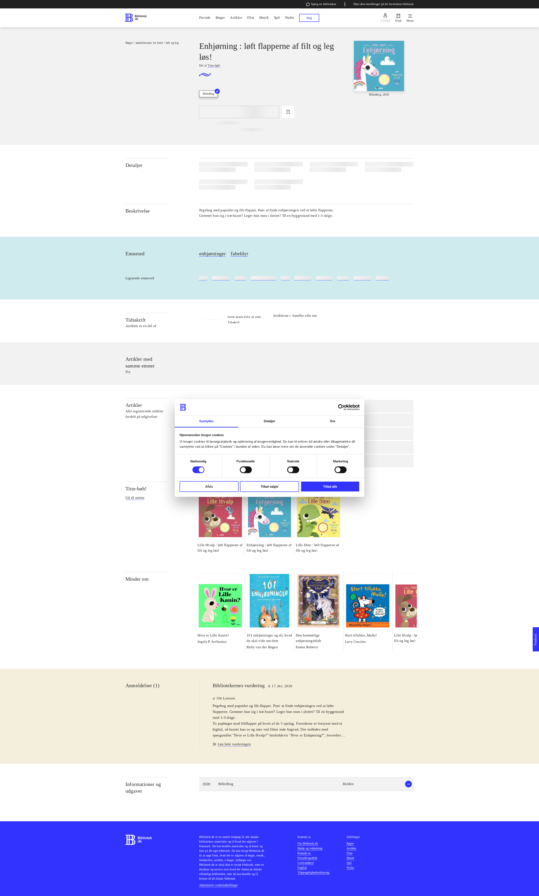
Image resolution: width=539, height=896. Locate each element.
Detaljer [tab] (269, 421)
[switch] (246, 469)
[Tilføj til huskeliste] (288, 112)
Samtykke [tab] (206, 421)
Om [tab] (332, 421)
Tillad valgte (269, 486)
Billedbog (208, 93)
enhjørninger (212, 253)
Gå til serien (134, 497)
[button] (306, 784)
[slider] (379, 72)
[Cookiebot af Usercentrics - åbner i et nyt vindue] (341, 407)
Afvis (209, 486)
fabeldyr (239, 253)
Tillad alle (330, 486)
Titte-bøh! (136, 488)
